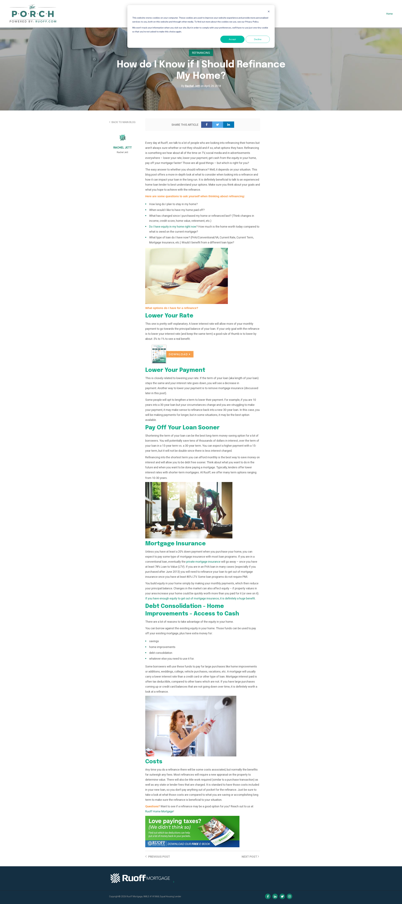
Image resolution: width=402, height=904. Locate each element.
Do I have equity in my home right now (172, 226)
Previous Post (159, 856)
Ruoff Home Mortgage (159, 811)
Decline (257, 39)
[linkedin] (228, 124)
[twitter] (217, 124)
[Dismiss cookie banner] (269, 12)
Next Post (250, 856)
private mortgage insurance (203, 561)
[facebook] (206, 124)
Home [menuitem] (389, 13)
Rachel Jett (192, 86)
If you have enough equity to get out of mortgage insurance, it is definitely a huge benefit (200, 598)
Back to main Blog (123, 122)
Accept (232, 39)
